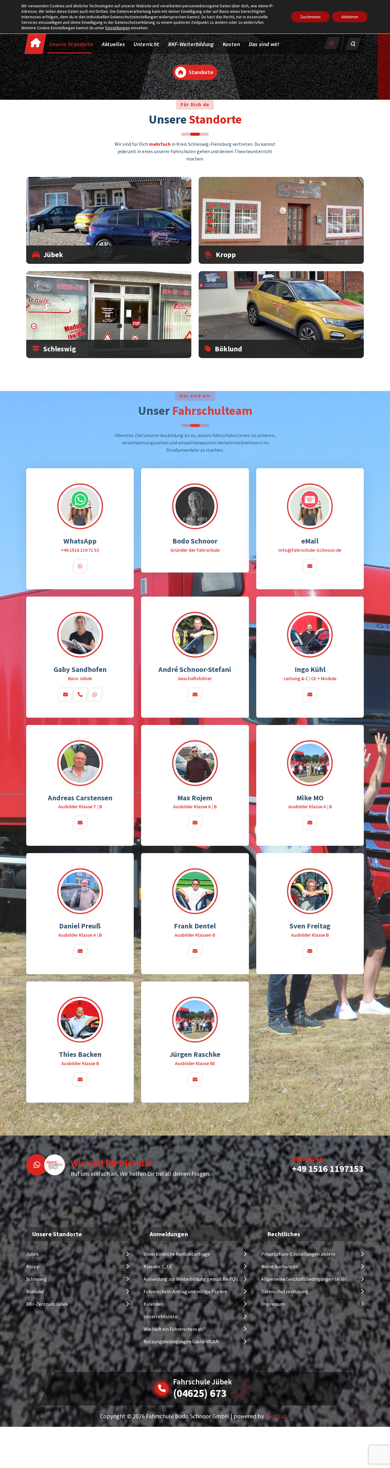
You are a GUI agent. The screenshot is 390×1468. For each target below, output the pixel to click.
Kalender (153, 1304)
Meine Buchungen (279, 1266)
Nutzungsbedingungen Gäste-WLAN (181, 1341)
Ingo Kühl (310, 669)
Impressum (273, 1304)
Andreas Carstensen (80, 797)
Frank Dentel (195, 926)
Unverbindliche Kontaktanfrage (177, 1254)
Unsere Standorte (71, 44)
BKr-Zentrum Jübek (47, 1304)
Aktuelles (113, 44)
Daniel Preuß (80, 926)
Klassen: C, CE (158, 1266)
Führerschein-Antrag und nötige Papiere (185, 1291)
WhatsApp (80, 541)
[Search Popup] (353, 44)
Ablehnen (349, 17)
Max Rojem (194, 797)
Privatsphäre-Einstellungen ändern (298, 1254)
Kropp (226, 254)
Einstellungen (117, 28)
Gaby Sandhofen (80, 669)
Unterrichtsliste (160, 1316)
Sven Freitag (309, 926)
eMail (309, 541)
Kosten (231, 44)
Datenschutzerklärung (284, 1291)
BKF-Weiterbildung (191, 44)
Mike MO (310, 797)
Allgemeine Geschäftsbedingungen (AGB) (304, 1279)
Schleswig (59, 349)
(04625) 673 (199, 1393)
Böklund (228, 349)
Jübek (53, 254)
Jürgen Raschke (194, 1054)
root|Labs (277, 1416)
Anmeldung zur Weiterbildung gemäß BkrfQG (191, 1279)
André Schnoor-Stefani (194, 669)
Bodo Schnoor (195, 541)
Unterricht (146, 44)
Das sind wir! (264, 44)
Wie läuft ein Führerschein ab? (174, 1329)
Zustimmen (310, 17)
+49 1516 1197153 (328, 1168)
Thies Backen (80, 1054)
